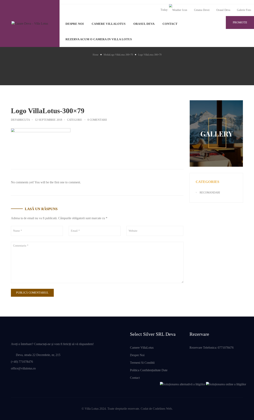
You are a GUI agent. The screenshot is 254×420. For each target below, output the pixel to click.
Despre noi (74, 23)
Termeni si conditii (142, 362)
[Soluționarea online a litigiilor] (226, 384)
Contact (170, 23)
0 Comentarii (97, 119)
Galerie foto (244, 10)
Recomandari (210, 192)
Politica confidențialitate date (148, 370)
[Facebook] (12, 154)
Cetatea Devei (202, 10)
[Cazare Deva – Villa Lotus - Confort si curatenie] (30, 23)
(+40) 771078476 (22, 361)
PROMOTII (240, 22)
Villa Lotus (92, 408)
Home (95, 54)
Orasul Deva (223, 10)
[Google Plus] (23, 154)
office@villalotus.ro (23, 368)
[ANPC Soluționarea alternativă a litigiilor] (182, 384)
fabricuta (22, 119)
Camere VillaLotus (108, 23)
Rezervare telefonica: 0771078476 (212, 347)
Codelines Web (162, 408)
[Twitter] (17, 154)
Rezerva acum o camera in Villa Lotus (98, 39)
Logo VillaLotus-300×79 (121, 54)
